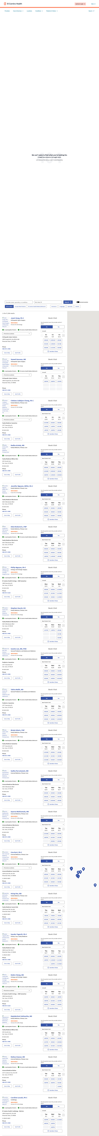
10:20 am (59, 678)
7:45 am (46, 915)
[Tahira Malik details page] (6, 692)
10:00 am (53, 471)
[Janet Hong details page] (6, 322)
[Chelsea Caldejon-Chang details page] (6, 406)
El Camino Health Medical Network (37, 306)
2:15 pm (46, 630)
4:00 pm (46, 1004)
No (47, 327)
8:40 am (46, 671)
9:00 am (46, 340)
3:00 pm (53, 381)
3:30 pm (59, 381)
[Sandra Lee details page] (6, 652)
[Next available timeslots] (63, 335)
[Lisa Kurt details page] (6, 856)
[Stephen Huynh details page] (6, 611)
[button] (16, 333)
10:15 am (59, 1045)
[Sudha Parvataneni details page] (6, 774)
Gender (77, 306)
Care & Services (17, 11)
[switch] (82, 302)
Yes (59, 327)
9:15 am (46, 344)
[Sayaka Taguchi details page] (6, 937)
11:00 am (53, 344)
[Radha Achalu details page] (6, 448)
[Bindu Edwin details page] (6, 733)
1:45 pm (46, 430)
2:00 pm (46, 381)
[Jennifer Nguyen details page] (6, 489)
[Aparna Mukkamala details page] (6, 814)
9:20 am (46, 678)
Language (62, 306)
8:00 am (59, 340)
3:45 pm (46, 1000)
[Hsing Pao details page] (6, 896)
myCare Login (79, 4)
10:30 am (59, 759)
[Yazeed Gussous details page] (6, 363)
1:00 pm (46, 556)
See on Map (7, 352)
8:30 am (59, 347)
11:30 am (46, 422)
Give (92, 4)
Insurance (53, 306)
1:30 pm (46, 426)
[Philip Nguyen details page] (6, 570)
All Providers (9, 306)
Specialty (70, 306)
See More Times (54, 351)
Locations (29, 11)
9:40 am (53, 678)
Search (90, 11)
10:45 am (53, 340)
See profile (17, 352)
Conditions (38, 11)
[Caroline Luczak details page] (6, 1100)
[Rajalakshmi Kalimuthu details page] (6, 1019)
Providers (7, 11)
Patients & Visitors (51, 11)
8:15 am (59, 344)
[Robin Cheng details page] (6, 979)
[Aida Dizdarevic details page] (6, 530)
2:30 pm (53, 430)
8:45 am (53, 548)
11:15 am (53, 347)
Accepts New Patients (20, 306)
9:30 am (46, 347)
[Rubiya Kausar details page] (6, 1060)
